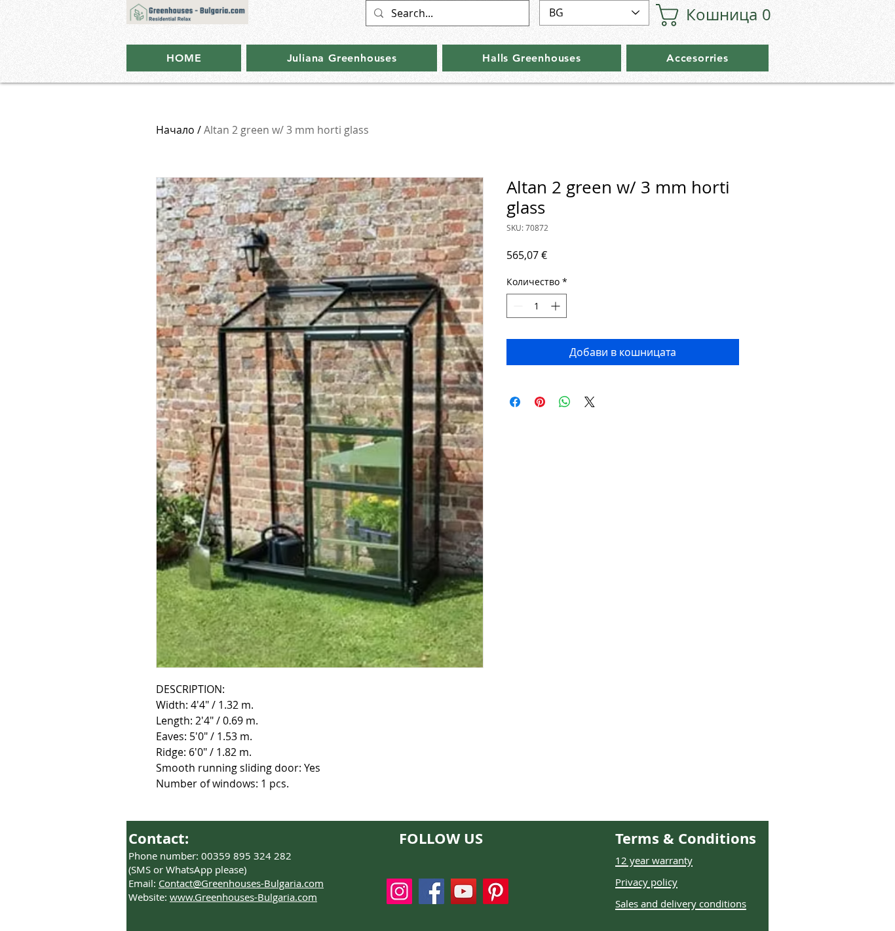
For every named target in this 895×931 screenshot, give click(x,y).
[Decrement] (516, 305)
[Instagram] (399, 891)
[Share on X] (590, 402)
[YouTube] (463, 891)
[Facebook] (431, 891)
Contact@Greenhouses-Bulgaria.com (241, 883)
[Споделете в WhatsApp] (565, 402)
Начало (175, 130)
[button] (698, 15)
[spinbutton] (536, 305)
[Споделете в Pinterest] (540, 402)
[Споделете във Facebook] (515, 402)
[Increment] (556, 305)
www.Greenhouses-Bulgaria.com (243, 896)
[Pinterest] (495, 891)
